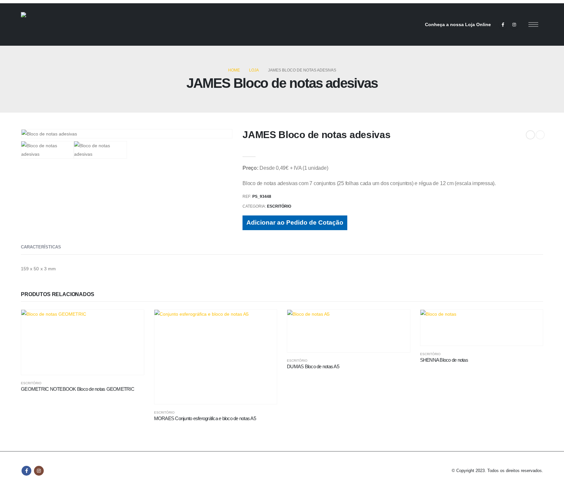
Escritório (279, 206)
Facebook (26, 471)
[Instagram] (514, 24)
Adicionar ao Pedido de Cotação (294, 222)
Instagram (39, 471)
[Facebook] (503, 24)
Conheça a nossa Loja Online (458, 24)
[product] (82, 342)
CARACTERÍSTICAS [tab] (41, 247)
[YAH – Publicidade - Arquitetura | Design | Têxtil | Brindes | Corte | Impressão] (57, 24)
